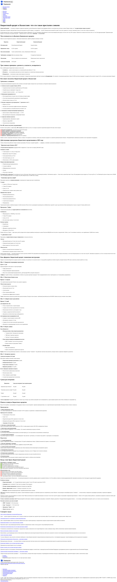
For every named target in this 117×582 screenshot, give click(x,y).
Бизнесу (4, 9)
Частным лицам (6, 6)
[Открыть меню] (12, 2)
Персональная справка (7, 573)
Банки (4, 20)
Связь (4, 18)
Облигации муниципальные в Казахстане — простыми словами (13, 539)
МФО (4, 21)
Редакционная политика (8, 572)
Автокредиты (6, 13)
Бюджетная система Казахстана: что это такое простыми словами (14, 526)
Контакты (5, 569)
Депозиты (5, 15)
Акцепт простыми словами (6, 534)
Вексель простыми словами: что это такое (9, 530)
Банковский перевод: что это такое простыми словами (11, 522)
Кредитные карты (6, 16)
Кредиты (5, 11)
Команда (5, 575)
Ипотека (4, 12)
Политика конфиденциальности (9, 571)
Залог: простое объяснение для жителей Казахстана (11, 514)
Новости (5, 7)
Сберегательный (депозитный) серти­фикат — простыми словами (14, 551)
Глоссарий (5, 556)
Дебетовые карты (6, 17)
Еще (4, 22)
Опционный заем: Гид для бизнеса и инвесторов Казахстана (13, 518)
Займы (4, 14)
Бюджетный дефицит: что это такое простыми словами (11, 543)
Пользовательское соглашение (9, 570)
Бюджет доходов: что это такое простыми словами (10, 547)
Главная (4, 555)
